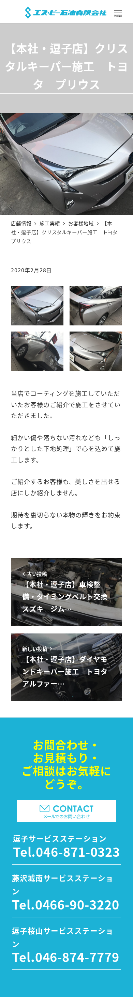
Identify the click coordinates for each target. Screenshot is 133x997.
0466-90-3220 (77, 904)
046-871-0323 (78, 851)
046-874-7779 (77, 956)
